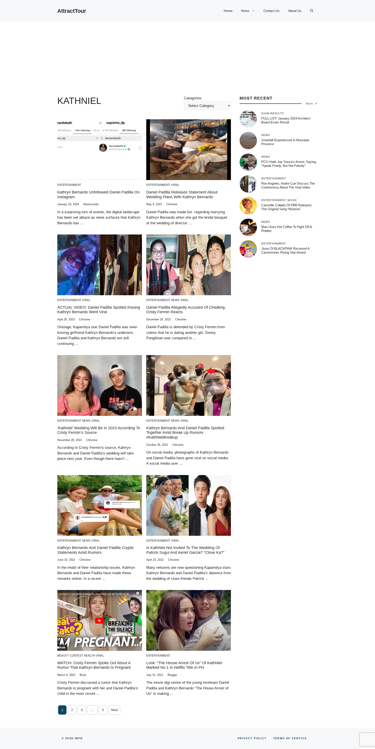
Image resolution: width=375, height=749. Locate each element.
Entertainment (69, 185)
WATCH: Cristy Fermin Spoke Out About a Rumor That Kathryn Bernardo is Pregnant (94, 665)
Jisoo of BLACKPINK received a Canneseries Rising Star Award (285, 250)
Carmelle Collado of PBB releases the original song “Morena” (286, 207)
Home (228, 11)
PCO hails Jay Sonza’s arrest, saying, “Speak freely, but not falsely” (289, 163)
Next (114, 710)
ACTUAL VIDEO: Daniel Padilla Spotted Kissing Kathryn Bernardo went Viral (98, 309)
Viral (175, 185)
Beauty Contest (70, 655)
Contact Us (271, 11)
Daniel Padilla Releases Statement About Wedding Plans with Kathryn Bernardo (181, 194)
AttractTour (71, 11)
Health (89, 655)
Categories (192, 98)
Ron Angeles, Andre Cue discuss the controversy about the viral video (288, 185)
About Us (294, 11)
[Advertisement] (187, 54)
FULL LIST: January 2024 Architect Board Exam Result (285, 120)
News (245, 11)
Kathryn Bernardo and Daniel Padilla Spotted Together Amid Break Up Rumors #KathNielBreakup (185, 432)
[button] (312, 10)
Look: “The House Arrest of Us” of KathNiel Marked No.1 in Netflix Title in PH (184, 665)
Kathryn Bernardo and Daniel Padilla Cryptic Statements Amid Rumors (95, 550)
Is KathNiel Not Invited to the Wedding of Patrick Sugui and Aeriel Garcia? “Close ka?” (185, 550)
